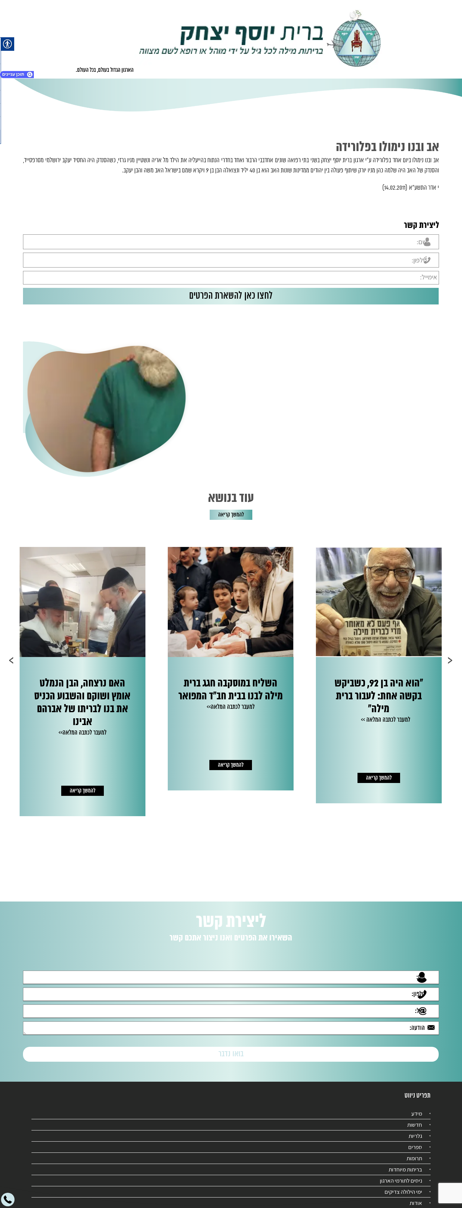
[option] (316, 668)
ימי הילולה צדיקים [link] (403, 1185)
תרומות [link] (414, 1152)
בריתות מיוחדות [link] (405, 1163)
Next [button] (11, 660)
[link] (260, 39)
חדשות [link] (414, 1118)
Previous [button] (450, 660)
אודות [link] (416, 1197)
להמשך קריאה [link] (231, 514)
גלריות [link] (415, 1129)
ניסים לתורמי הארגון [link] (401, 1174)
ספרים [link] (415, 1141)
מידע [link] (416, 1107)
